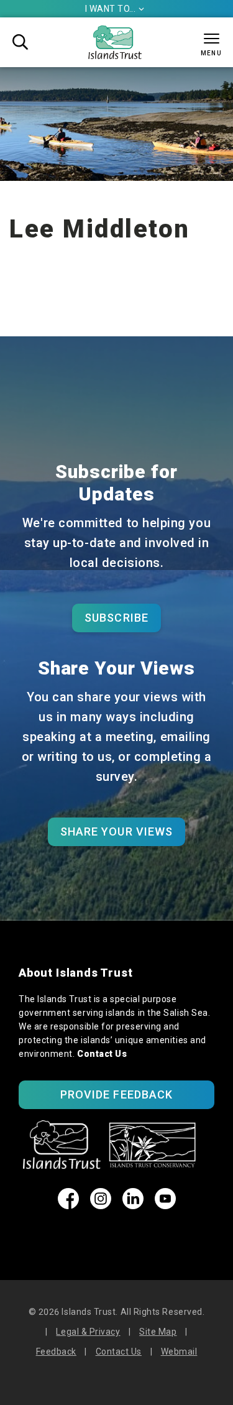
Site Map (157, 1332)
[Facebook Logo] (68, 1205)
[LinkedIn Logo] (133, 1205)
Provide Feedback (116, 1094)
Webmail (179, 1352)
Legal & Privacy (88, 1332)
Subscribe (116, 617)
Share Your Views (116, 831)
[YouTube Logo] (165, 1205)
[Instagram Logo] (100, 1205)
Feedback (56, 1352)
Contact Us (102, 1054)
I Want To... (115, 9)
